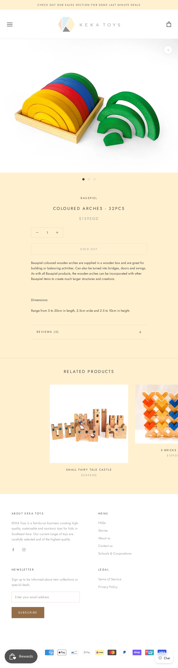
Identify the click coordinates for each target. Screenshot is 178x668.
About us (104, 538)
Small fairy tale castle (89, 470)
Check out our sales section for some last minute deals (89, 5)
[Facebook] (13, 549)
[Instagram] (23, 549)
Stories (103, 530)
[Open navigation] (10, 24)
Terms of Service (109, 579)
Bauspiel (89, 198)
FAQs (102, 522)
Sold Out (89, 249)
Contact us (105, 545)
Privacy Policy (108, 586)
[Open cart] (169, 24)
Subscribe (28, 612)
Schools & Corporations (114, 553)
